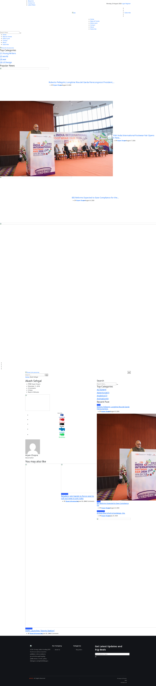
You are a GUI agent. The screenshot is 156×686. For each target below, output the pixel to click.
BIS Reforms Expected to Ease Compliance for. (113, 504)
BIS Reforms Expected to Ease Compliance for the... (95, 197)
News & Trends (95, 21)
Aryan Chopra (57, 85)
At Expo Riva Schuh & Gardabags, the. (111, 513)
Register (128, 3)
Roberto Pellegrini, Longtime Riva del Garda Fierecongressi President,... (81, 82)
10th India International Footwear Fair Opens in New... (133, 136)
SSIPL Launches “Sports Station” (40, 630)
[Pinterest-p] (42, 667)
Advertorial (103, 392)
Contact (92, 25)
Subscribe (128, 13)
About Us (31, 1)
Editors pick (94, 23)
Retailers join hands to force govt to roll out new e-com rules (77, 497)
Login (123, 3)
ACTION (101, 389)
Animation (103, 398)
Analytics (102, 395)
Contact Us (31, 3)
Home (92, 19)
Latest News (31, 5)
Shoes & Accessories (36, 633)
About (92, 27)
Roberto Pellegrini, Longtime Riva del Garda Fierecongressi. (113, 408)
